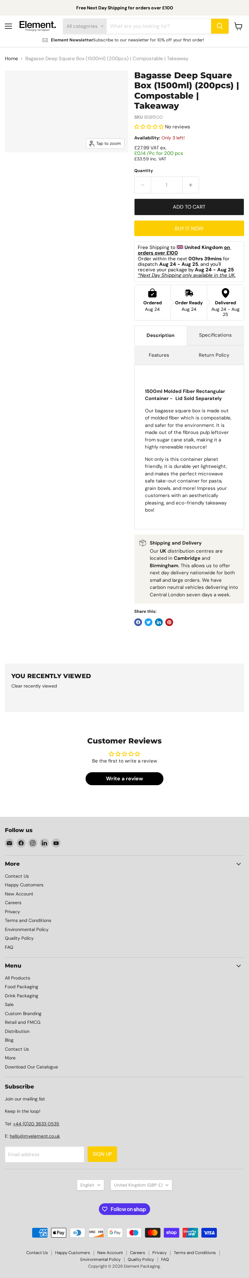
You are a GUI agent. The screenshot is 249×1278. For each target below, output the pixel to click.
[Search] (220, 26)
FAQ (9, 947)
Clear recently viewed (34, 685)
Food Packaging (21, 987)
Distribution (17, 1031)
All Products (17, 978)
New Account (19, 894)
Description (160, 335)
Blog (9, 1040)
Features (159, 355)
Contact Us (17, 876)
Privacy (12, 912)
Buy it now (189, 228)
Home (11, 58)
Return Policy (214, 355)
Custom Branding (23, 1013)
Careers (13, 902)
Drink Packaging (21, 996)
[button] (149, 127)
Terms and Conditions (28, 920)
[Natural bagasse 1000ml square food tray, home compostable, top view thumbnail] (19, 168)
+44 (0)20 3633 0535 (36, 1124)
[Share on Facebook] (138, 622)
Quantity (143, 170)
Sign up (102, 1154)
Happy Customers (24, 885)
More (10, 1058)
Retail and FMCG (23, 1022)
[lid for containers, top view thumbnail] (52, 168)
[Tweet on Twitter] (148, 622)
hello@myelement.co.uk (35, 1136)
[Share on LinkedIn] (159, 622)
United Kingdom (138, 1185)
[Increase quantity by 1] (191, 185)
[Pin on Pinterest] (169, 622)
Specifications (215, 335)
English (87, 1185)
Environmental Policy (27, 929)
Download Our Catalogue (31, 1067)
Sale (9, 1004)
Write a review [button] (124, 778)
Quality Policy (19, 938)
